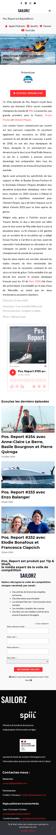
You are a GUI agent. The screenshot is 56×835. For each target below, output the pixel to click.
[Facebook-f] (21, 3)
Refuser (32, 831)
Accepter (24, 831)
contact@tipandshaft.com (15, 783)
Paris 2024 (34, 281)
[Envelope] (35, 3)
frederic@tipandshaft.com (33, 795)
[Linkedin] (26, 3)
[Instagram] (30, 3)
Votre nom (12, 637)
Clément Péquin (22, 119)
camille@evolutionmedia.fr (33, 818)
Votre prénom (13, 647)
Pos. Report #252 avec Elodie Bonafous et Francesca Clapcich (23, 542)
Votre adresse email (16, 626)
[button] (49, 10)
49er (31, 110)
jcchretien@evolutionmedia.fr (16, 813)
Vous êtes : (12, 658)
